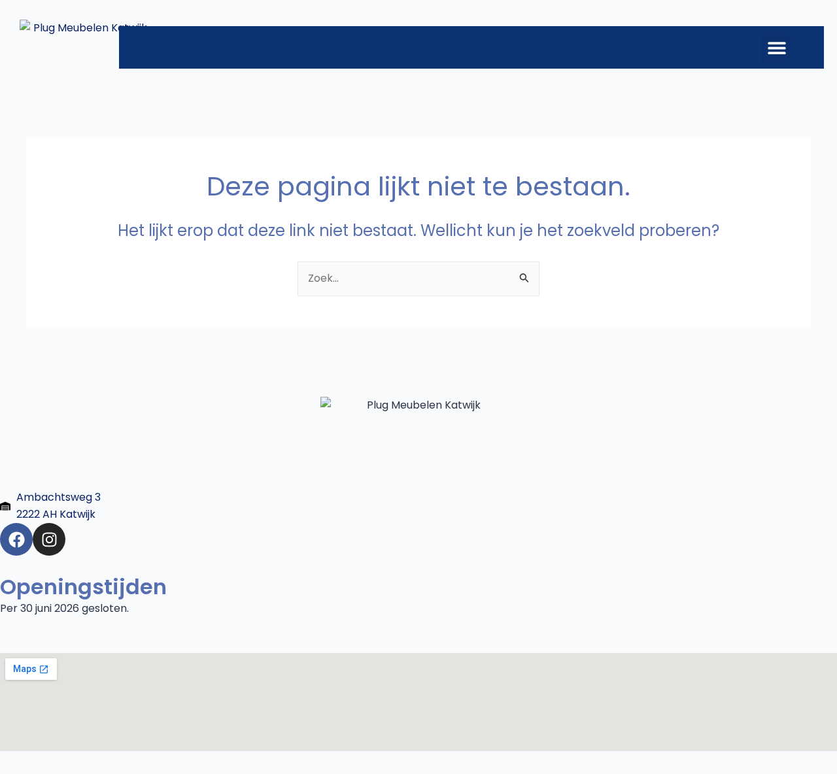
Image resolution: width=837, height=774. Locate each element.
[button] (776, 47)
